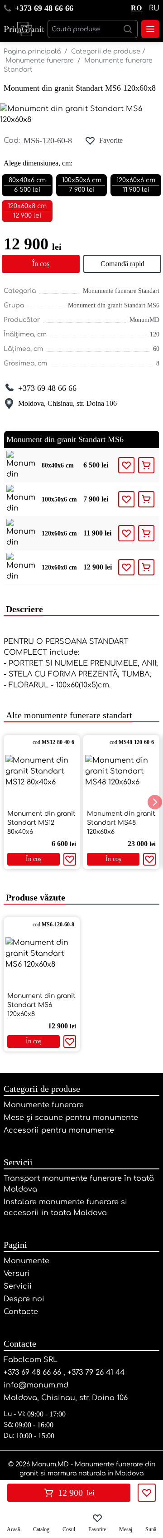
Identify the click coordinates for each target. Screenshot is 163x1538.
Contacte (21, 1312)
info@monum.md (36, 1385)
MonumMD (144, 319)
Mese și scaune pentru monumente (71, 1118)
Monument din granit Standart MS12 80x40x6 (41, 822)
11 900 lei (97, 533)
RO (136, 8)
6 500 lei (95, 465)
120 (154, 334)
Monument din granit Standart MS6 (113, 305)
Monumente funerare (39, 60)
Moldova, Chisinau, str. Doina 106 (67, 403)
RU (154, 8)
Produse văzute (34, 897)
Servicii (18, 1162)
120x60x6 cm (59, 533)
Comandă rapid (122, 264)
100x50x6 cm (59, 499)
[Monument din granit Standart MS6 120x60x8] (20, 567)
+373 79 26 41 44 (96, 1372)
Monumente (26, 1261)
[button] (155, 802)
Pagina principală (32, 51)
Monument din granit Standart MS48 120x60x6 (121, 822)
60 (156, 349)
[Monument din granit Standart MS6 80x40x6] (20, 465)
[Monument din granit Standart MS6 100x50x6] (20, 499)
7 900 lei (95, 499)
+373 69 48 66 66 (44, 8)
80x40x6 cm (58, 465)
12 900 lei (97, 567)
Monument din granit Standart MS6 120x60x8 (80, 87)
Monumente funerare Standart (121, 290)
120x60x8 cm (59, 567)
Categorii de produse (105, 51)
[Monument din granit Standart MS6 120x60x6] (20, 533)
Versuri (17, 1274)
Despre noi (24, 1299)
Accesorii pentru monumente (59, 1130)
